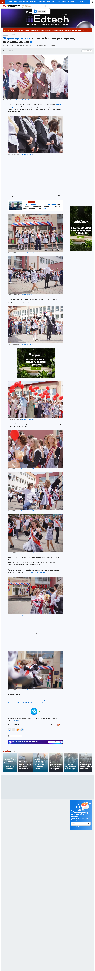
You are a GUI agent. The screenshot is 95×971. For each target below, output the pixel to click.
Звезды (64, 2)
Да (35, 11)
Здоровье (71, 2)
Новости (13, 30)
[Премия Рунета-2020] (25, 6)
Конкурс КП (81, 30)
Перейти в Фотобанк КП (22, 100)
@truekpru (16, 720)
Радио (71, 6)
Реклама (78, 6)
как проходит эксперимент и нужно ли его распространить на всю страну (42, 206)
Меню (2, 2)
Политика (33, 2)
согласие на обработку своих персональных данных (79, 827)
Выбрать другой (41, 11)
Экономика (50, 2)
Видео (16, 2)
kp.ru (60, 725)
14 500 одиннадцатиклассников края (38, 572)
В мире (58, 2)
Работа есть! (68, 30)
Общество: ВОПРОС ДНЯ (16, 736)
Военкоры (27, 30)
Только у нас (20, 30)
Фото (10, 2)
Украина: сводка (35, 30)
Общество (41, 2)
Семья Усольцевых (46, 30)
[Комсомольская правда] (11, 5)
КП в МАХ (74, 30)
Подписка (87, 6)
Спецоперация (23, 2)
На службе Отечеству (57, 30)
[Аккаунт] (92, 2)
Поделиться (87, 50)
